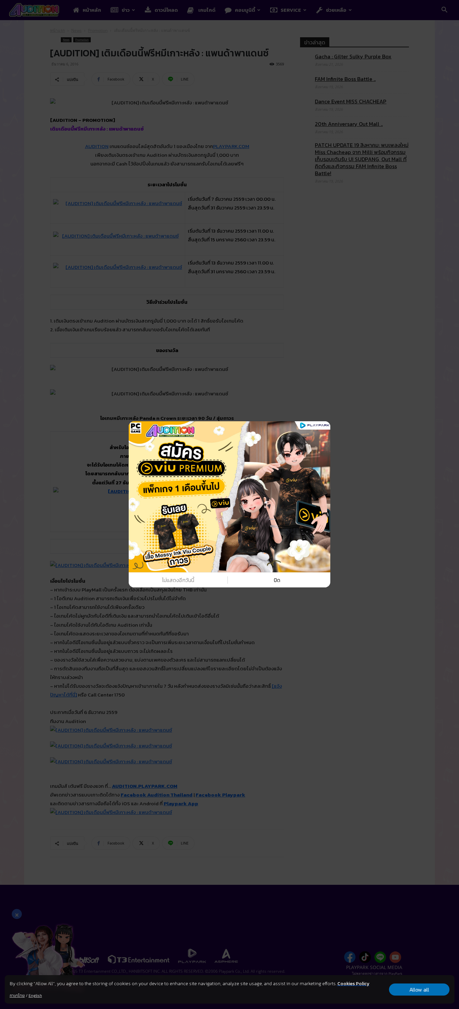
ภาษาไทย (17, 996)
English (35, 996)
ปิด (277, 580)
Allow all (419, 990)
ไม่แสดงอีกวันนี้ (178, 580)
